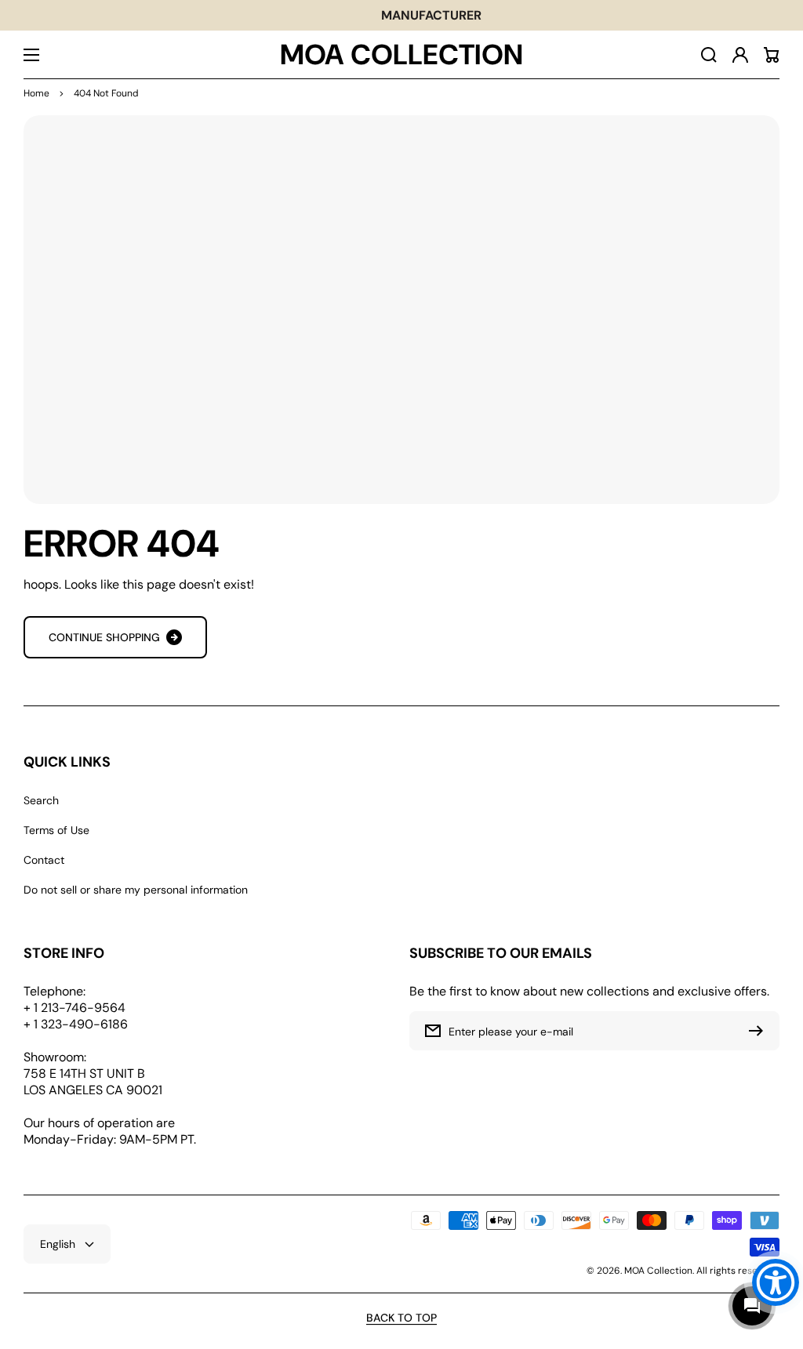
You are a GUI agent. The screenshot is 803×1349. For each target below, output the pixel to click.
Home (36, 93)
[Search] (709, 55)
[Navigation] (31, 55)
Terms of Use (56, 830)
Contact (44, 860)
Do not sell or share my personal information (136, 890)
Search (41, 800)
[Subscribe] (759, 1030)
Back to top (401, 1318)
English (57, 1244)
